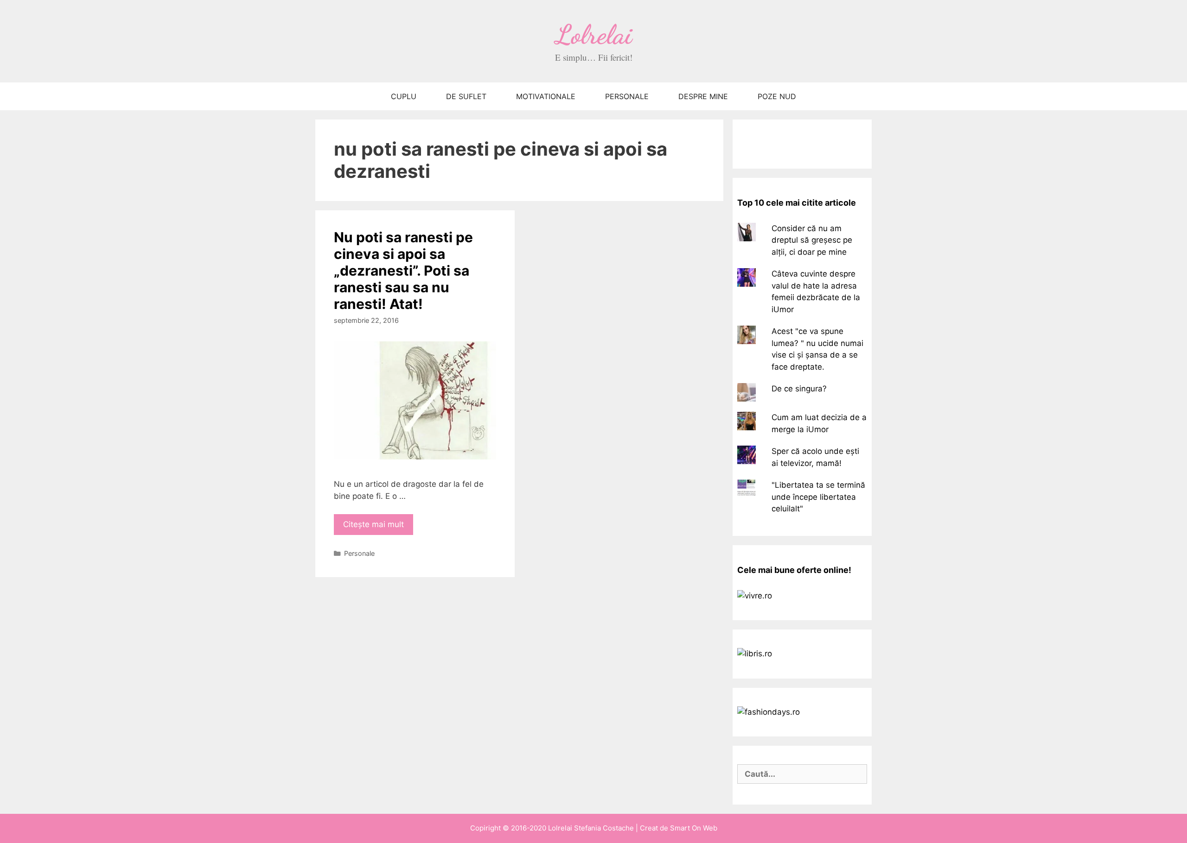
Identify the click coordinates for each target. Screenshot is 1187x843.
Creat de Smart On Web (678, 828)
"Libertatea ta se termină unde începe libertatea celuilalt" (818, 496)
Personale (359, 553)
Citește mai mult (373, 524)
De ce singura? (799, 388)
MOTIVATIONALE (545, 96)
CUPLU (403, 96)
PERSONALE (627, 96)
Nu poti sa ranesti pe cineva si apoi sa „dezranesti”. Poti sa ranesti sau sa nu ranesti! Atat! (403, 270)
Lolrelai (593, 34)
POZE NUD (777, 96)
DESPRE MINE (703, 96)
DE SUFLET (466, 96)
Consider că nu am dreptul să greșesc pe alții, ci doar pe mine (812, 240)
